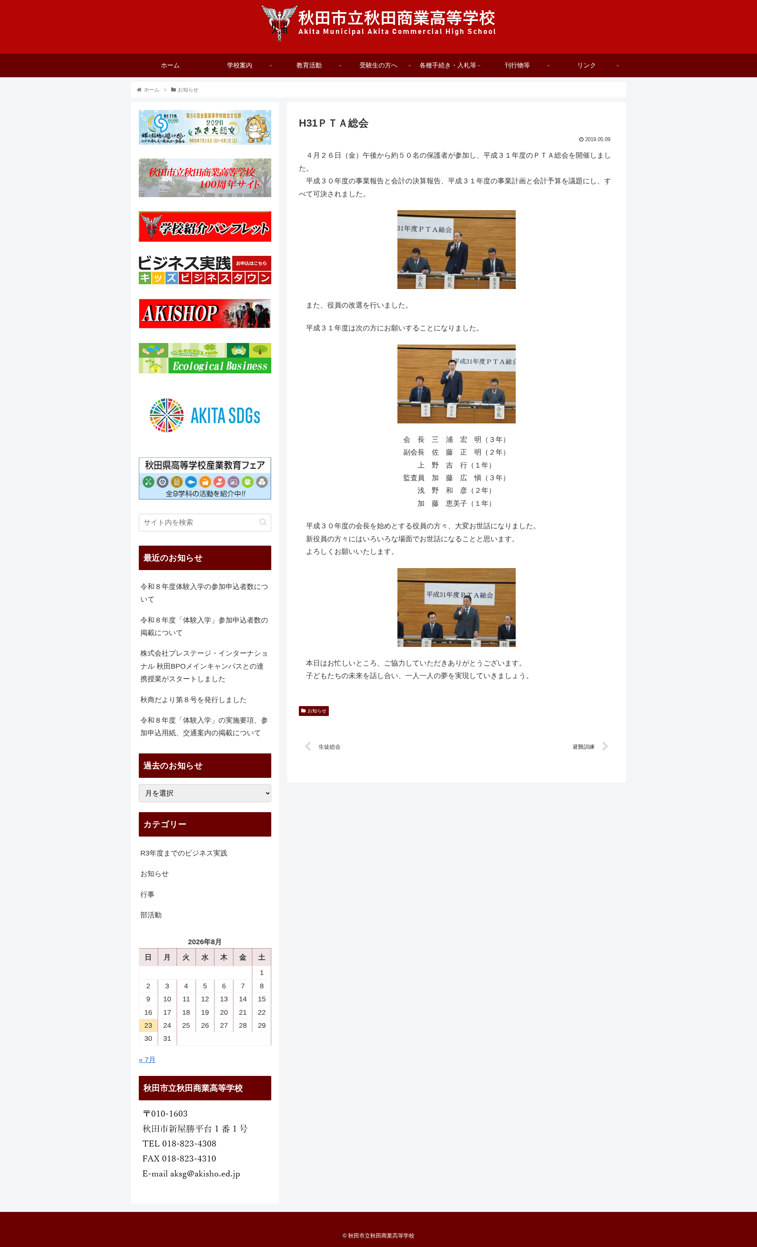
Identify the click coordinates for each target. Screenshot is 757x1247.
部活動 (151, 915)
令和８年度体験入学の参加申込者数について (204, 593)
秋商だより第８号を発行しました (193, 700)
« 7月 (147, 1060)
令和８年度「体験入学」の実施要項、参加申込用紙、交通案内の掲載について (204, 726)
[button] (263, 522)
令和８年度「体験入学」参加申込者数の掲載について (204, 626)
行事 (147, 894)
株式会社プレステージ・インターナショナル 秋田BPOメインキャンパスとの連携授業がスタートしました (204, 666)
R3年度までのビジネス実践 (183, 853)
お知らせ (317, 711)
